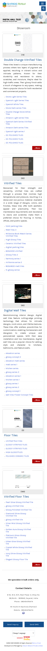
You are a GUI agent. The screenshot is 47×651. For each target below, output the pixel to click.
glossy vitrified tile (14, 519)
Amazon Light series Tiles (17, 118)
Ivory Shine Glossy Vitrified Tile (18, 554)
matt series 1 (11, 364)
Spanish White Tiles (14, 104)
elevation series (13, 353)
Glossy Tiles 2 (12, 255)
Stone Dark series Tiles (16, 108)
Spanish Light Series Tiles (17, 100)
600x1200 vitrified (14, 251)
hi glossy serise (13, 270)
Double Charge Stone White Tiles (18, 113)
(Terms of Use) (36, 643)
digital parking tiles (15, 247)
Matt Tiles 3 (11, 230)
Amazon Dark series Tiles (17, 127)
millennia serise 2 (14, 262)
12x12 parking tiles (14, 226)
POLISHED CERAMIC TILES (17, 456)
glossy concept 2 (13, 357)
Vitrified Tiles (13, 183)
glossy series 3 (12, 372)
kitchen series (12, 368)
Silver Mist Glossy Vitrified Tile (18, 524)
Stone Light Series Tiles (16, 97)
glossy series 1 (12, 383)
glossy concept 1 (13, 391)
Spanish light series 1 (15, 131)
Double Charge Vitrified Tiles (23, 60)
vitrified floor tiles (14, 441)
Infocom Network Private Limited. (32, 646)
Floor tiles (11, 435)
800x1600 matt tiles (15, 266)
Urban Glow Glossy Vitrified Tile (18, 542)
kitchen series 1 (13, 379)
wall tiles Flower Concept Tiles (19, 395)
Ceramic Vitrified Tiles (16, 243)
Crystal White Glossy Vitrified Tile (19, 548)
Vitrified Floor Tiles (16, 496)
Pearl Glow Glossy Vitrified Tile (19, 502)
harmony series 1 (13, 258)
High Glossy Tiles (13, 239)
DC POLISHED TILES (14, 135)
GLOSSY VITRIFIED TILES (16, 444)
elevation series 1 (13, 376)
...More (37, 148)
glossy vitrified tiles (15, 506)
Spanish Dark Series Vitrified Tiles (19, 122)
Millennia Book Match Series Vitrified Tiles (19, 234)
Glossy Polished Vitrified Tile (19, 510)
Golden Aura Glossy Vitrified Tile (18, 530)
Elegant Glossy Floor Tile (17, 559)
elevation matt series (15, 361)
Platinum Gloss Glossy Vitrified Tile (16, 536)
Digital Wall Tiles (15, 310)
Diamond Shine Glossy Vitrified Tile (16, 514)
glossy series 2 (12, 387)
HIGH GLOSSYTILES (14, 452)
